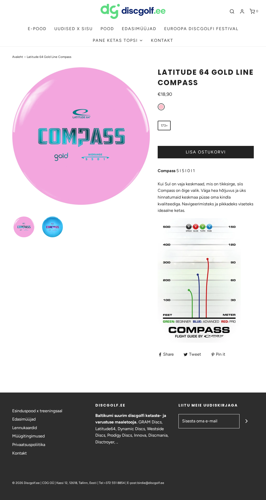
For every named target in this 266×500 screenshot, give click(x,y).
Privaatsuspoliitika (28, 444)
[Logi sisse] (242, 11)
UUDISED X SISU (73, 28)
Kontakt (19, 453)
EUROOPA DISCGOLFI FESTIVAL (201, 28)
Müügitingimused (28, 436)
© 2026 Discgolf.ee (26, 483)
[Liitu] (247, 421)
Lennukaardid (24, 427)
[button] (24, 227)
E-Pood (37, 28)
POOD (107, 28)
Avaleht (17, 57)
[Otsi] (232, 11)
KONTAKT (162, 40)
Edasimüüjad (24, 419)
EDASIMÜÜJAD (139, 28)
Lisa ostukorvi (206, 152)
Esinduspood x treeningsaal (37, 410)
